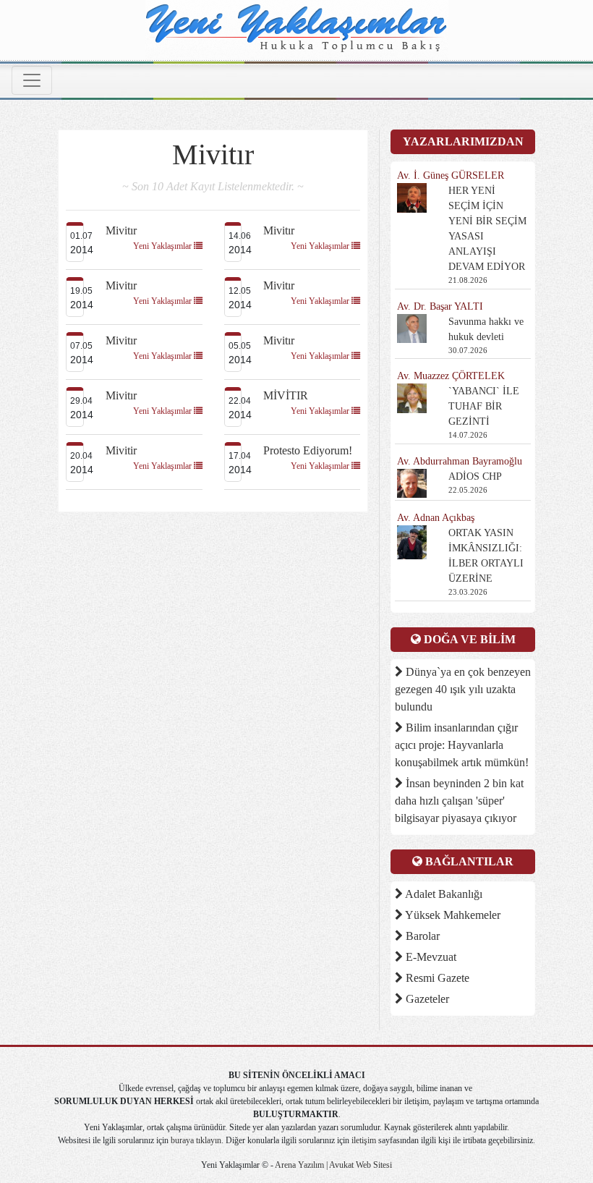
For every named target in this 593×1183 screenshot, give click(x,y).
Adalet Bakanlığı (442, 894)
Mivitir (121, 450)
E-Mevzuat (429, 957)
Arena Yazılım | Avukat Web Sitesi (332, 1165)
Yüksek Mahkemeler (451, 915)
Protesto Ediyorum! (307, 450)
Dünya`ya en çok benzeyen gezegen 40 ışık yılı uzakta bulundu (463, 689)
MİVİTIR (285, 395)
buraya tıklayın (196, 1140)
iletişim (363, 1140)
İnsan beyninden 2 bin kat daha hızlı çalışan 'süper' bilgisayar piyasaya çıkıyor (459, 800)
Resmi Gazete (436, 978)
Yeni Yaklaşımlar (163, 246)
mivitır (278, 230)
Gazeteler (426, 999)
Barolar (421, 936)
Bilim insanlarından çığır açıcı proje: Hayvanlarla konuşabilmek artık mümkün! (462, 744)
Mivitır (121, 230)
